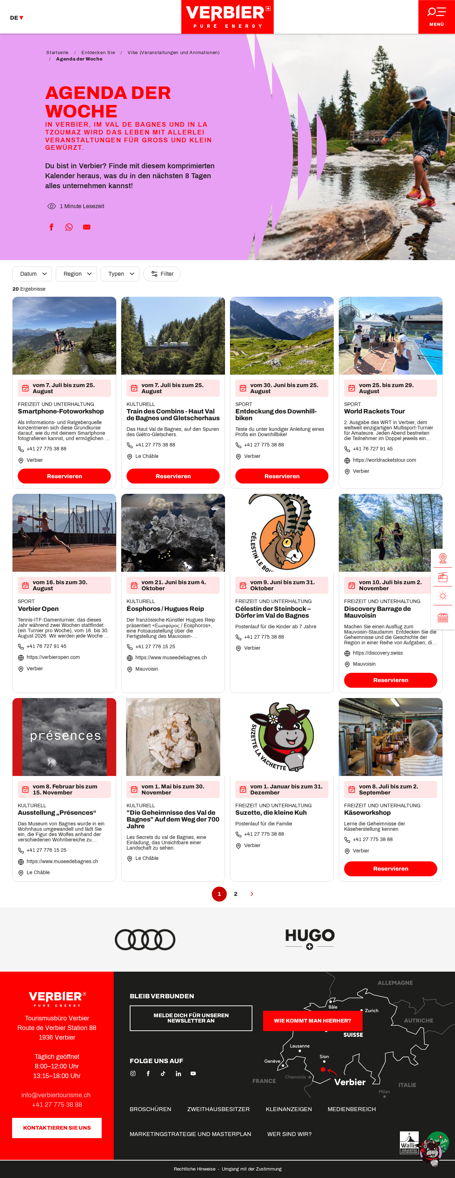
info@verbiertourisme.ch (56, 1095)
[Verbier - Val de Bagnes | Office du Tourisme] (227, 17)
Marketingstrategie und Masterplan (190, 1134)
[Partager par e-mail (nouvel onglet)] (87, 227)
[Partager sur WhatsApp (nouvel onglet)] (69, 227)
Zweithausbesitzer (218, 1109)
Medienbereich (352, 1109)
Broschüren (150, 1109)
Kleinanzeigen (289, 1109)
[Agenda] (443, 617)
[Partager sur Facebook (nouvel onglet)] (51, 227)
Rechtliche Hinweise (195, 1169)
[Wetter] (443, 595)
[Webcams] (443, 558)
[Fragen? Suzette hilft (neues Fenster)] (430, 1153)
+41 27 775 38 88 (57, 1104)
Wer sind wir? (289, 1134)
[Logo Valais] (409, 1142)
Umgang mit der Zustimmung (252, 1169)
